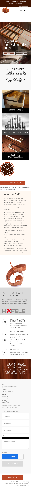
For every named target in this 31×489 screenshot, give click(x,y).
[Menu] (21, 10)
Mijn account (14, 1)
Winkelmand (23, 1)
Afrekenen (11, 3)
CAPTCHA (4, 452)
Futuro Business (24, 485)
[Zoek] (17, 10)
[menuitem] (7, 1)
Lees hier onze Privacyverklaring (9, 407)
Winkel (7, 1)
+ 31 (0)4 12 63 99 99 (23, 6)
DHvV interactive (23, 483)
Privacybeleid (19, 3)
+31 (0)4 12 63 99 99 (16, 370)
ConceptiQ (11, 483)
